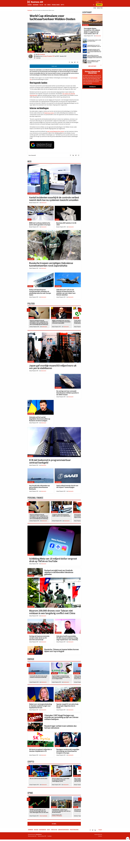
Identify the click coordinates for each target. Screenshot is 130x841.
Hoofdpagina (29, 10)
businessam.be (43, 202)
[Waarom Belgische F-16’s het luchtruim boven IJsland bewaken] (85, 60)
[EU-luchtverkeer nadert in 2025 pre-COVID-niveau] (85, 39)
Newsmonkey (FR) (42, 836)
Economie (29, 5)
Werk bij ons (54, 829)
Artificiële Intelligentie (33, 193)
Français (100, 829)
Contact (100, 836)
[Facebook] (90, 829)
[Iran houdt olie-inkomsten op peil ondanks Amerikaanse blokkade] (40, 469)
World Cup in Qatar (49, 113)
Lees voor (54, 66)
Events (48, 829)
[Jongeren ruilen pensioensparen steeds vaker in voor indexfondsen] (61, 502)
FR (102, 2)
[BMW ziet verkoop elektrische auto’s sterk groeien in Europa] (40, 206)
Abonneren (99, 4)
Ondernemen (35, 5)
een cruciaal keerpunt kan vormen (55, 131)
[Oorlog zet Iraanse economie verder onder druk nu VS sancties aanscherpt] (40, 619)
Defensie (57, 746)
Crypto (62, 5)
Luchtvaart (31, 51)
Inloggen (97, 2)
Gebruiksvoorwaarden (63, 829)
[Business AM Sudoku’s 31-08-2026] (68, 206)
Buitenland (30, 259)
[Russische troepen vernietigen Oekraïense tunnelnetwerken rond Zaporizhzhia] (54, 231)
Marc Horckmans (41, 54)
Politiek (41, 5)
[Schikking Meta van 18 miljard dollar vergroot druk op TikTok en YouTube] (54, 526)
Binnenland (54, 512)
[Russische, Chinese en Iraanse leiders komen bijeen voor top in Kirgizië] (35, 647)
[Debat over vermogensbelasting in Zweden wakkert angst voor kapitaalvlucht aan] (40, 687)
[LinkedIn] (95, 829)
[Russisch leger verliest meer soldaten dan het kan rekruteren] (35, 723)
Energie (49, 5)
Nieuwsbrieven (42, 829)
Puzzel (57, 219)
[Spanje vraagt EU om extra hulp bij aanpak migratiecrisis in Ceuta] (68, 687)
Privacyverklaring (74, 829)
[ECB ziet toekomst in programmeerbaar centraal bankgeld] (54, 428)
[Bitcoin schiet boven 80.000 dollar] (39, 766)
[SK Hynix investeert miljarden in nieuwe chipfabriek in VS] (40, 733)
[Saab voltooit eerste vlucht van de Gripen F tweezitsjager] (68, 469)
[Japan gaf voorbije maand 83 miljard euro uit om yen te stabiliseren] (54, 333)
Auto (29, 219)
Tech (45, 5)
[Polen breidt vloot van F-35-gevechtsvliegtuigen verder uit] (85, 44)
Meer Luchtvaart (95, 65)
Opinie (94, 8)
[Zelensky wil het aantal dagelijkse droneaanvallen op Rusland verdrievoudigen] (40, 400)
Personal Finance (56, 5)
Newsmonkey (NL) (32, 836)
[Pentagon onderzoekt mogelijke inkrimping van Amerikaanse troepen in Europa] (68, 733)
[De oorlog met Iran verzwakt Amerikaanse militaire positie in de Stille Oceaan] (68, 374)
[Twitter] (93, 829)
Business (30, 286)
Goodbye (49, 836)
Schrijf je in (92, 86)
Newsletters (100, 8)
